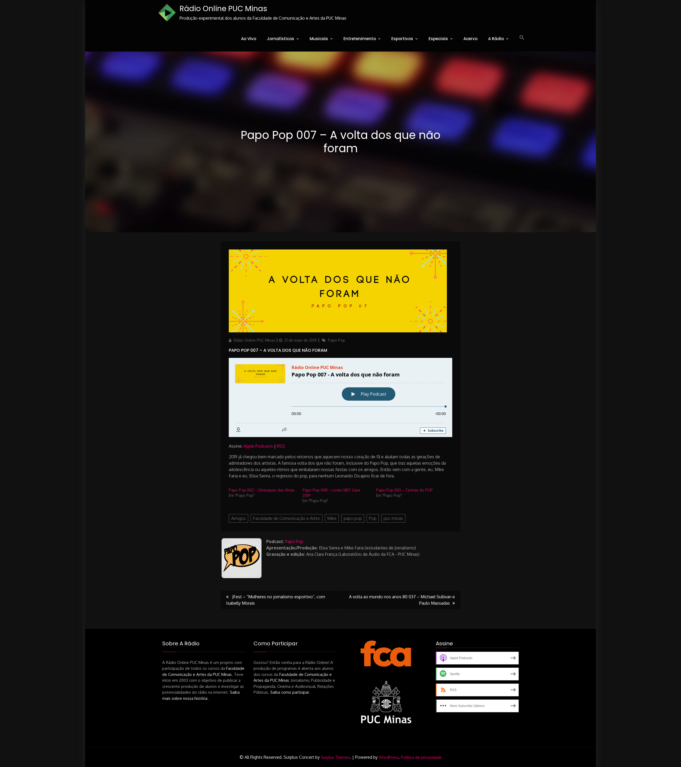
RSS (281, 446)
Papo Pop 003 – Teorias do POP (404, 490)
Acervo (470, 38)
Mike (332, 518)
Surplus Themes (335, 757)
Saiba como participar (289, 692)
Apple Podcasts (258, 446)
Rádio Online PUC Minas (223, 8)
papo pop (353, 518)
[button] (521, 37)
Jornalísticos (280, 38)
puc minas (393, 518)
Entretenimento (359, 38)
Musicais (319, 38)
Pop (372, 518)
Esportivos (402, 38)
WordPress (389, 757)
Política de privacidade (421, 757)
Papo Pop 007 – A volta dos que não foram (278, 350)
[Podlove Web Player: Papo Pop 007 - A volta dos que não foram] (340, 397)
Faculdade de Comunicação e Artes (286, 518)
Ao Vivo (248, 38)
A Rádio (496, 38)
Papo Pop (336, 340)
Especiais (438, 38)
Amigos (238, 518)
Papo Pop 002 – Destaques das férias (261, 490)
